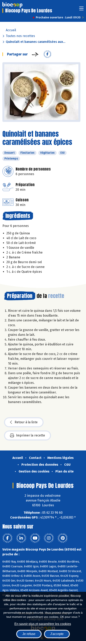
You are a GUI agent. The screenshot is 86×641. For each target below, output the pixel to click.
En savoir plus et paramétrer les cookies (42, 624)
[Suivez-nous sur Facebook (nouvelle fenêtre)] (7, 538)
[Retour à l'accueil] (12, 5)
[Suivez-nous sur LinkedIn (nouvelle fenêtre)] (21, 538)
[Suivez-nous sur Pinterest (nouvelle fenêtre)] (63, 538)
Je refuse (28, 634)
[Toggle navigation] (81, 9)
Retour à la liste (26, 422)
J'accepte (57, 634)
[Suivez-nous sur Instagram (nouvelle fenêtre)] (49, 538)
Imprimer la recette (30, 435)
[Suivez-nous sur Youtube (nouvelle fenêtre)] (35, 538)
